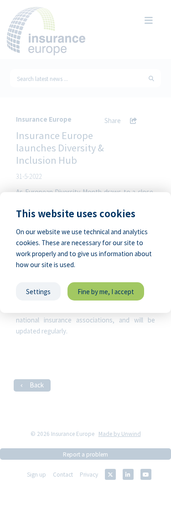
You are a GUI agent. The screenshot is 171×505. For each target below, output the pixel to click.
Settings (38, 291)
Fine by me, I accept (106, 291)
